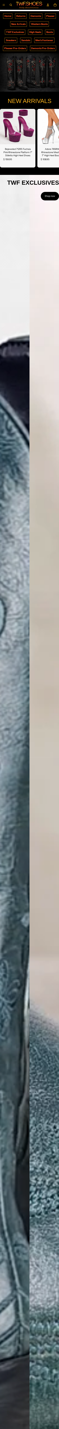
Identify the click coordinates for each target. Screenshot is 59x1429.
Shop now (50, 196)
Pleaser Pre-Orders (15, 48)
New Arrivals (18, 24)
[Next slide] (52, 138)
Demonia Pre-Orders (43, 48)
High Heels (35, 32)
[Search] (10, 5)
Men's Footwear (44, 40)
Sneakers (11, 40)
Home (7, 16)
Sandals (25, 40)
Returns (20, 16)
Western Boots (39, 24)
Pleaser (50, 16)
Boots (49, 32)
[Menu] (4, 5)
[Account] (47, 5)
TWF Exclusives (15, 32)
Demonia (36, 16)
